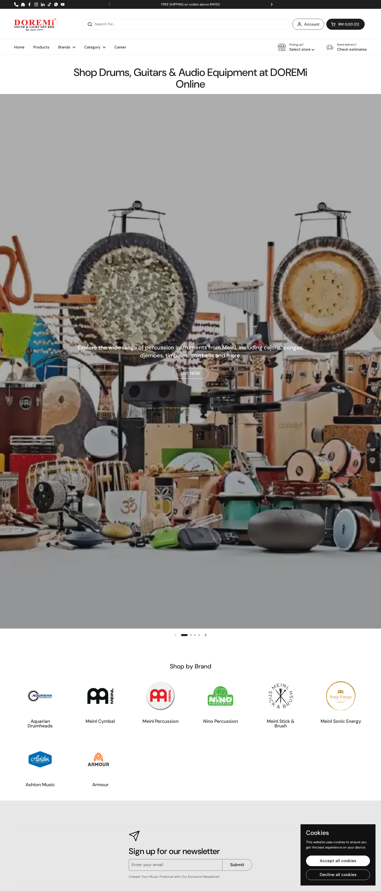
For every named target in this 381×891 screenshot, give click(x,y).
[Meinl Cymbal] (100, 696)
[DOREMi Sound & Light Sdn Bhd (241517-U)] (35, 24)
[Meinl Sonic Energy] (341, 696)
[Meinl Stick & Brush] (280, 696)
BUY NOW (190, 373)
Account (311, 24)
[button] (345, 24)
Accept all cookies (338, 860)
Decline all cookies (338, 874)
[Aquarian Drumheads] (40, 696)
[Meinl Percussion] (160, 696)
